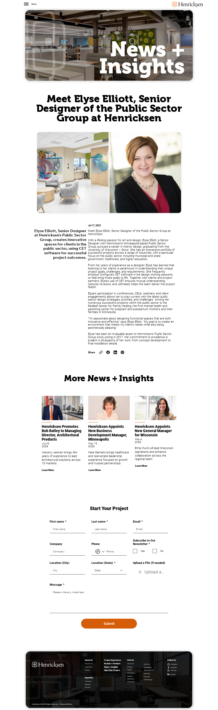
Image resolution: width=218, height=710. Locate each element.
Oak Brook (130, 663)
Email (138, 521)
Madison (130, 676)
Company (56, 544)
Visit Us (130, 660)
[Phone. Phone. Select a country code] (100, 551)
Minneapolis (131, 682)
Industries (88, 681)
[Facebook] (108, 352)
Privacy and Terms (66, 704)
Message (57, 584)
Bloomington (131, 673)
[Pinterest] (122, 352)
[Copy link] (101, 352)
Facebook (173, 667)
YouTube (173, 670)
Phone (95, 544)
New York (147, 664)
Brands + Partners (112, 663)
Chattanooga (148, 679)
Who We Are (89, 663)
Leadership (88, 667)
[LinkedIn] (115, 352)
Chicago (129, 667)
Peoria (129, 670)
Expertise (89, 677)
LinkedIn (173, 674)
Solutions (88, 684)
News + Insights (111, 667)
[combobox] (109, 570)
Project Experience (112, 660)
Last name (99, 521)
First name (58, 521)
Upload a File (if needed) (149, 563)
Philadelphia (148, 667)
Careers (87, 670)
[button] (30, 4)
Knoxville (147, 677)
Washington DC (149, 670)
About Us (89, 660)
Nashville (147, 673)
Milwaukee (130, 679)
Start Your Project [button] (112, 670)
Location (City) (59, 563)
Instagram (173, 664)
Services (87, 687)
